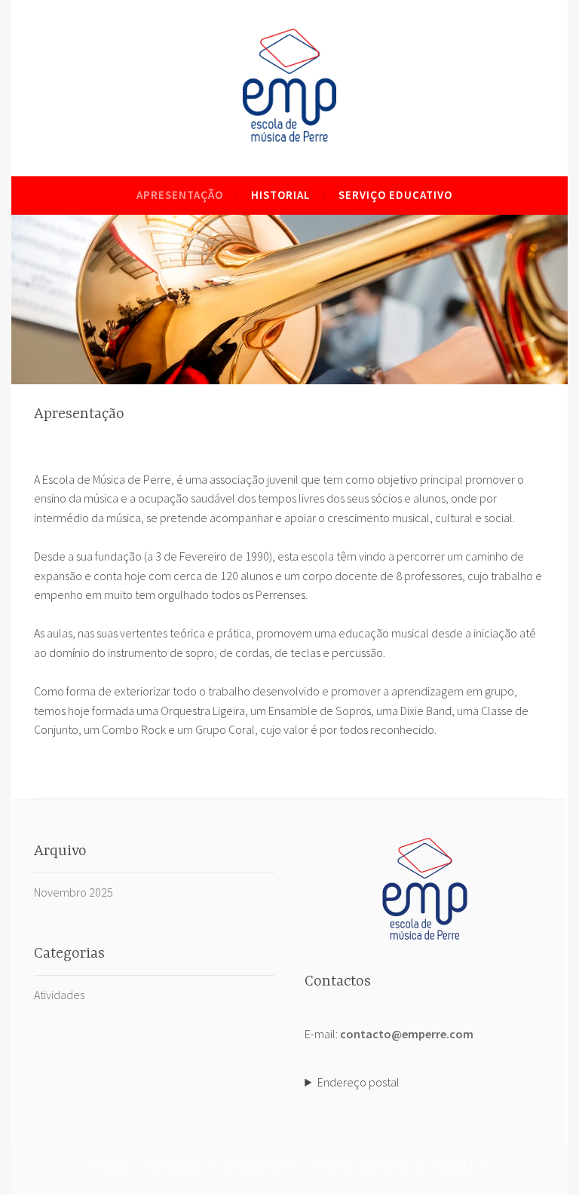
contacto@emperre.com (406, 1033)
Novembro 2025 (73, 892)
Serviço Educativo (395, 195)
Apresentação (179, 195)
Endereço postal (358, 1082)
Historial (281, 195)
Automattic (451, 1167)
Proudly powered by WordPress (192, 1167)
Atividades (59, 994)
